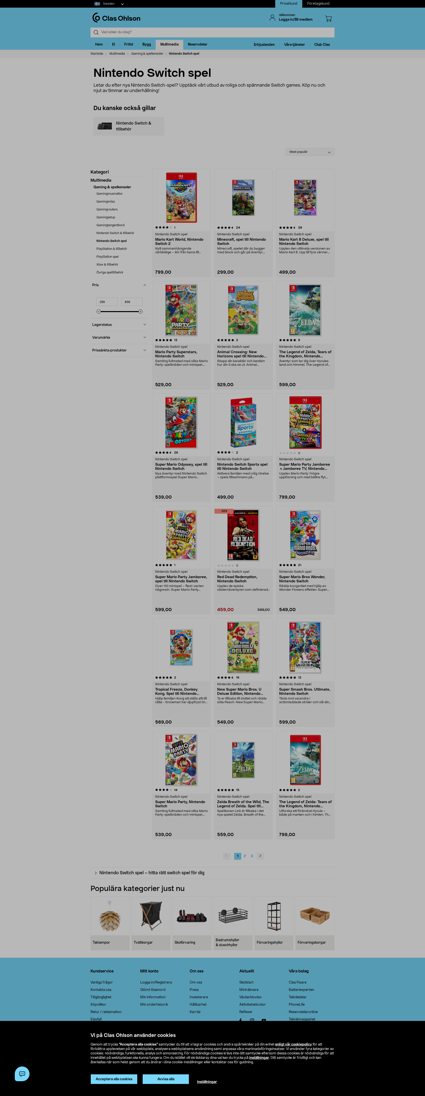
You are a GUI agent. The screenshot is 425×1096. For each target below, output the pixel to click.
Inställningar (207, 1082)
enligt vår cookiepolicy (293, 1044)
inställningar (259, 1058)
